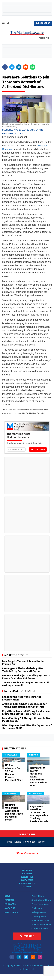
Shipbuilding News (41, 900)
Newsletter (29, 842)
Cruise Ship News (40, 904)
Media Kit (44, 37)
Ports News (37, 908)
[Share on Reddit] (25, 67)
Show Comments (27, 853)
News (7, 896)
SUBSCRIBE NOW (43, 23)
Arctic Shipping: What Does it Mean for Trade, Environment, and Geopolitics (24, 705)
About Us (27, 870)
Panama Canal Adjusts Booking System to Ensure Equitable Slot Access (26, 677)
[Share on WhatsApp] (32, 67)
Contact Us (27, 880)
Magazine (9, 908)
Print (9, 842)
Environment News (41, 924)
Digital (17, 842)
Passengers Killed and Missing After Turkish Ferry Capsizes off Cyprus (22, 670)
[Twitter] (26, 957)
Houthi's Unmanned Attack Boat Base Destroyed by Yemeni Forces (14, 812)
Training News (39, 916)
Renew (41, 842)
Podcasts (10, 904)
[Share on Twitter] (12, 67)
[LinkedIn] (18, 957)
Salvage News (39, 912)
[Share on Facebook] (5, 67)
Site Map (27, 886)
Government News (41, 920)
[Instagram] (40, 957)
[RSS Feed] (33, 957)
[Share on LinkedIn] (18, 67)
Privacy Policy (27, 883)
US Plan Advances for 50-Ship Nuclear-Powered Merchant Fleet (13, 772)
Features (9, 900)
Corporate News (40, 928)
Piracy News (38, 896)
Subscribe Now (38, 450)
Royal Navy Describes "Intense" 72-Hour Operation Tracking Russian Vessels (39, 814)
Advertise (27, 873)
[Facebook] (11, 957)
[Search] (8, 23)
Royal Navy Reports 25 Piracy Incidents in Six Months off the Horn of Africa (26, 712)
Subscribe (27, 936)
